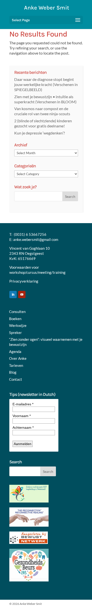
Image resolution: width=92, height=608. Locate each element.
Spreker (15, 332)
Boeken (15, 318)
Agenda (15, 351)
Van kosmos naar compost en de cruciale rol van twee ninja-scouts (42, 111)
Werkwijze (17, 325)
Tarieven (16, 365)
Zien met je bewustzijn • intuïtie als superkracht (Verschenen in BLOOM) (45, 99)
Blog (12, 372)
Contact (15, 379)
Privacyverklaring (23, 281)
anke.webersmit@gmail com (35, 239)
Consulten (17, 311)
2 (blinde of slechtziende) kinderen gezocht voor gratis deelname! (43, 123)
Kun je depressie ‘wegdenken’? (39, 133)
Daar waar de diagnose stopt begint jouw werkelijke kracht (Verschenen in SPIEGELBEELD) (46, 84)
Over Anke (17, 358)
